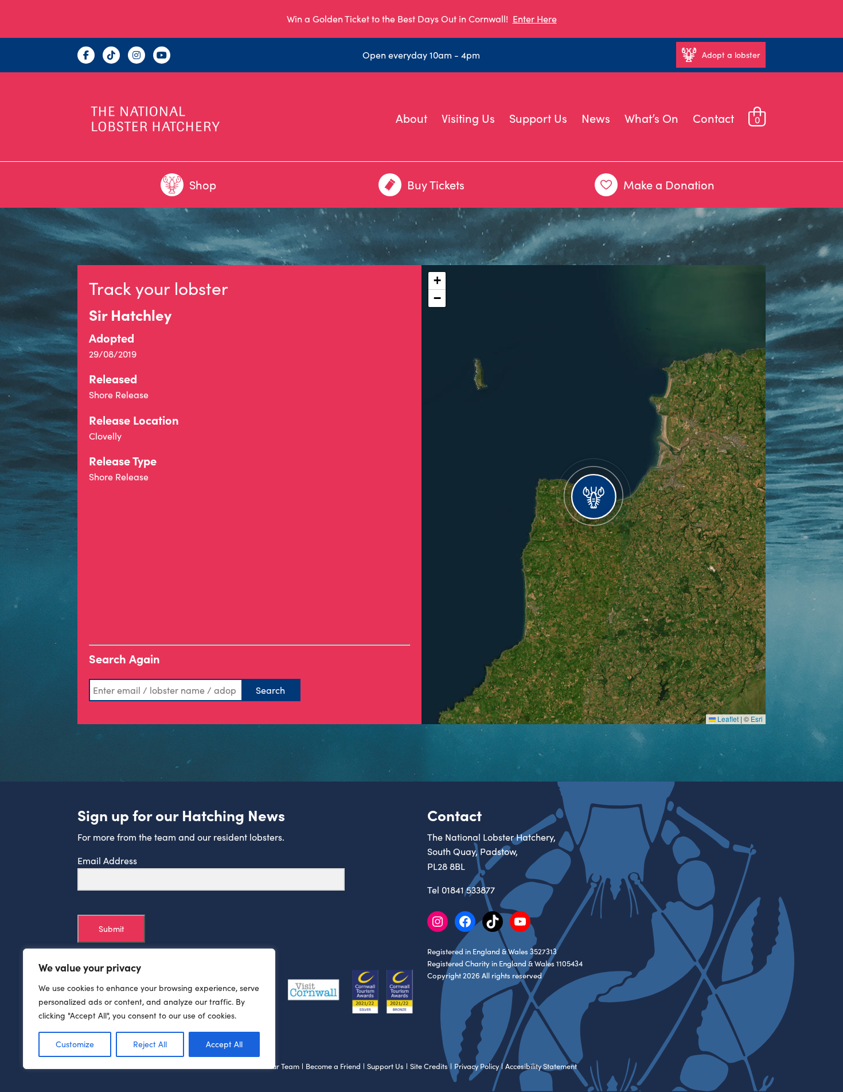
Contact (713, 118)
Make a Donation (669, 184)
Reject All (150, 1044)
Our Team (283, 1066)
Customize (75, 1044)
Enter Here (535, 19)
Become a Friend (333, 1066)
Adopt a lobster (731, 54)
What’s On (651, 118)
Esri (757, 719)
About (411, 118)
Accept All (224, 1044)
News (595, 118)
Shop (202, 184)
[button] (593, 494)
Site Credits (429, 1066)
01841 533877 (468, 890)
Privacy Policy (476, 1066)
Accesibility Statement (541, 1066)
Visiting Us (468, 118)
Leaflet (727, 719)
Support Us (538, 118)
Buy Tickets (436, 184)
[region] (149, 1009)
